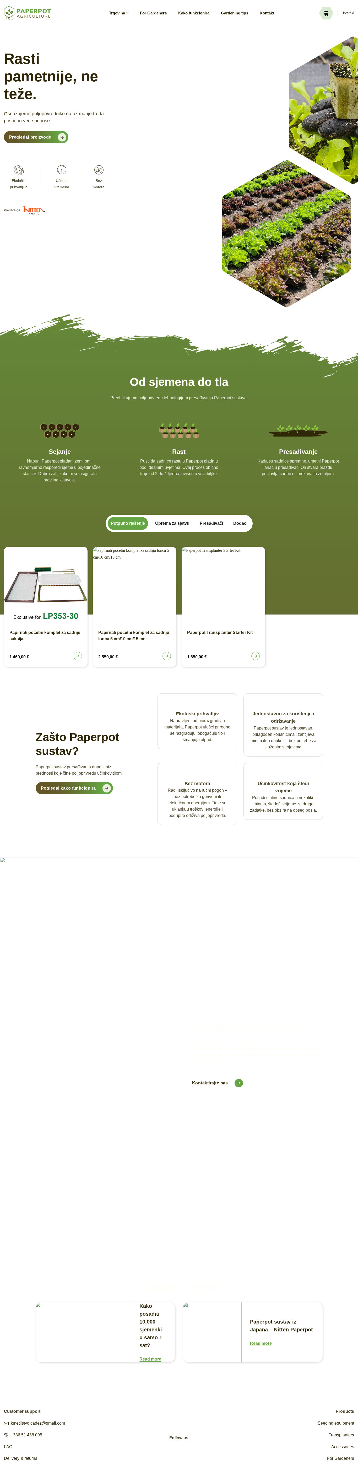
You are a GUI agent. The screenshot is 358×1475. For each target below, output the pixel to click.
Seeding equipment (336, 1423)
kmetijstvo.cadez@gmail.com (37, 1423)
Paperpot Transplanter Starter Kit (220, 632)
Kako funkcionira (193, 13)
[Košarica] (326, 13)
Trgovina (117, 13)
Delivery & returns (20, 1458)
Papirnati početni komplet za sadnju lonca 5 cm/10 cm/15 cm (133, 635)
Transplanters (341, 1435)
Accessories (342, 1447)
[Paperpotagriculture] (27, 13)
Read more (150, 1359)
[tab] (128, 523)
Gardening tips (234, 13)
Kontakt (267, 13)
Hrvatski (347, 13)
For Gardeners (153, 13)
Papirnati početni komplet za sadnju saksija (44, 635)
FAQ (8, 1447)
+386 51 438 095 (25, 1435)
